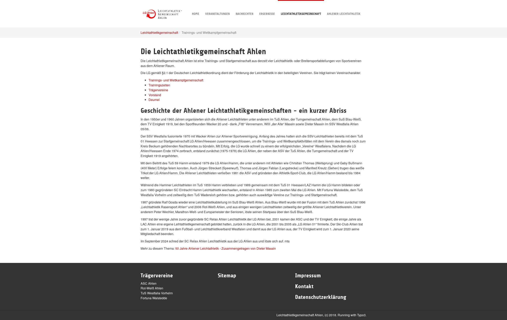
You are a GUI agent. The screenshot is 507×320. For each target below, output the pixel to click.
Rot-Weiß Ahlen (152, 288)
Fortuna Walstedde (154, 298)
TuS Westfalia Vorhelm (157, 293)
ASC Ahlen (148, 283)
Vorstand (155, 95)
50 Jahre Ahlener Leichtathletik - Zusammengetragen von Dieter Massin (225, 248)
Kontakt (304, 286)
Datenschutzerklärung (320, 297)
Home (195, 14)
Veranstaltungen (217, 14)
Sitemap (227, 275)
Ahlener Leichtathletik (343, 14)
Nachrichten (244, 14)
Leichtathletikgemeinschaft (301, 14)
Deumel (154, 99)
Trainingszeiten (159, 85)
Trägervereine (158, 90)
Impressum (308, 275)
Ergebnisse (267, 14)
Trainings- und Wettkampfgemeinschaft (176, 80)
